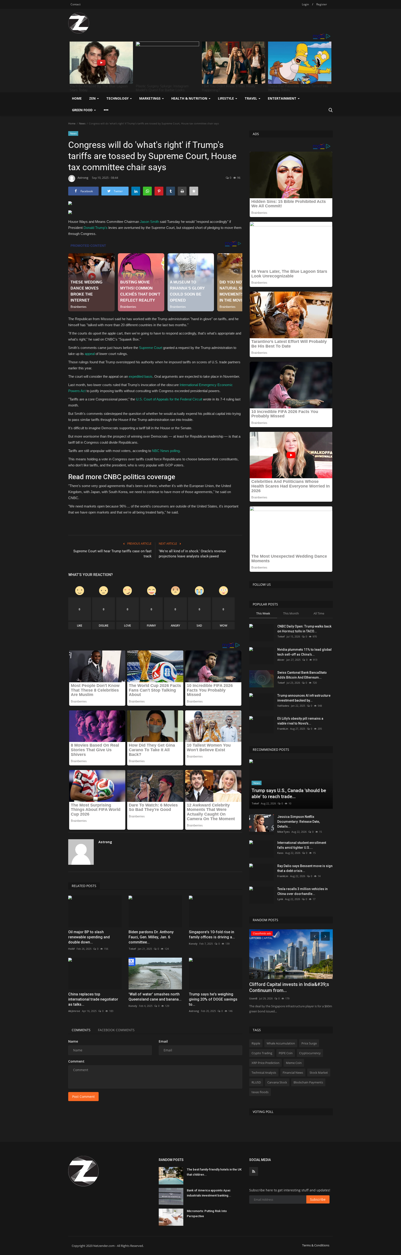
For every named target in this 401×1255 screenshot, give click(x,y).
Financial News (293, 1072)
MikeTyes (283, 831)
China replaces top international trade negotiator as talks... (93, 999)
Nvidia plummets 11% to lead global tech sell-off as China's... (304, 652)
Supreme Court (150, 348)
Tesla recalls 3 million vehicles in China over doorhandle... (302, 891)
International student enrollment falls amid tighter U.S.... (301, 845)
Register (321, 4)
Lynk (280, 899)
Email (163, 1041)
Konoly (193, 943)
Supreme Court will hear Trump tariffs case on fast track (112, 553)
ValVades (283, 705)
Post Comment (83, 1096)
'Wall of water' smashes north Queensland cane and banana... (155, 996)
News (82, 123)
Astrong (83, 178)
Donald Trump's (95, 228)
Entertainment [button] (282, 98)
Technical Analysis (264, 1072)
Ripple (256, 1043)
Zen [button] (93, 98)
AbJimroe (74, 1011)
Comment (76, 1061)
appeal (90, 354)
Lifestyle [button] (226, 98)
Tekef (132, 948)
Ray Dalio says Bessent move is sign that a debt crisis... (305, 868)
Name (73, 1041)
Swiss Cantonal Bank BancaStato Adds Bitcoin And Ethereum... (302, 675)
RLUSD (256, 1082)
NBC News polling (166, 451)
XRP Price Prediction (265, 1063)
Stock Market (319, 1072)
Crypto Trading (262, 1053)
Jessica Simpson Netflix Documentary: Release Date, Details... (298, 821)
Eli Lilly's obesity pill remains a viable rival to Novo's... (300, 721)
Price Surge (309, 1043)
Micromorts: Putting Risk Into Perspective (207, 1213)
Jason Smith (149, 222)
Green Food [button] (83, 110)
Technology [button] (117, 98)
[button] (155, 213)
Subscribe (318, 1199)
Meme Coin (294, 1063)
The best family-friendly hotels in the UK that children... (214, 1172)
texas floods (260, 1092)
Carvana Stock (277, 1082)
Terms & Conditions (315, 1245)
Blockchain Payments (308, 1082)
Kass (280, 853)
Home (77, 98)
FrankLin (282, 728)
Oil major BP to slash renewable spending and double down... (89, 937)
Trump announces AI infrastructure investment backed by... (303, 698)
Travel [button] (251, 98)
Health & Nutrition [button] (189, 98)
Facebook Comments (116, 1030)
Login (305, 4)
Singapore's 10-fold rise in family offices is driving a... (212, 934)
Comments (81, 1030)
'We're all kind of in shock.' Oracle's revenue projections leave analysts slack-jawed (192, 553)
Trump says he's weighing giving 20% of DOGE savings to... (213, 999)
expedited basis (140, 376)
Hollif (71, 948)
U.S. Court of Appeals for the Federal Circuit (169, 399)
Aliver (281, 659)
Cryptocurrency (310, 1053)
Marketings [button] (150, 98)
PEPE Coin (286, 1053)
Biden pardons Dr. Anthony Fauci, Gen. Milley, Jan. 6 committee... (151, 937)
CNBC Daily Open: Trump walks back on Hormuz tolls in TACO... (304, 628)
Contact (76, 4)
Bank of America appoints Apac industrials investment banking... (209, 1193)
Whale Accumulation (281, 1043)
